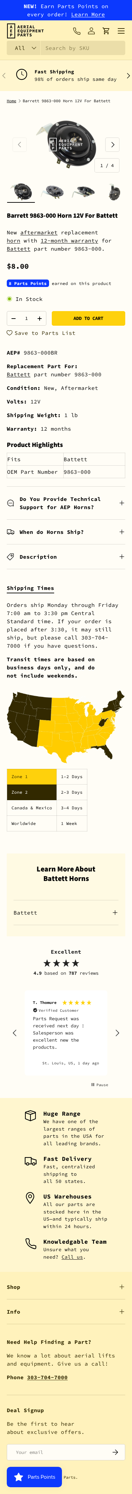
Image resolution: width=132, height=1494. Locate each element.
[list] (66, 144)
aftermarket (39, 232)
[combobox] (66, 48)
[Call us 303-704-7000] (76, 30)
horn (13, 240)
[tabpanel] (66, 716)
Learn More (88, 14)
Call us (72, 1257)
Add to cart (88, 318)
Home (11, 101)
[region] (66, 1033)
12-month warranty (69, 240)
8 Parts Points (28, 283)
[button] (106, 30)
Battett (18, 248)
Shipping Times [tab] (30, 587)
